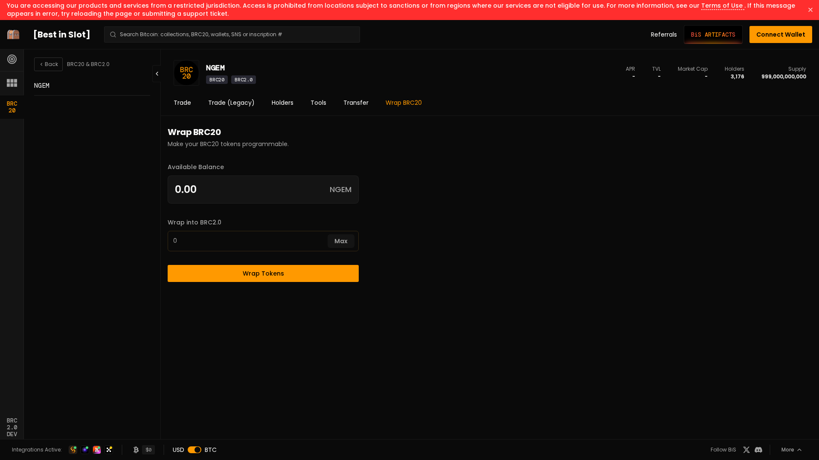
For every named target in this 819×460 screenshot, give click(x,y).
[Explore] (12, 59)
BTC (211, 450)
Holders (282, 102)
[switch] (194, 449)
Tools (318, 102)
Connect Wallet (780, 34)
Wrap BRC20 (404, 102)
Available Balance (196, 167)
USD (178, 450)
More (787, 449)
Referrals (664, 34)
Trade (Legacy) (231, 102)
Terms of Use (722, 5)
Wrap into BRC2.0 (194, 222)
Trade (182, 102)
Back (51, 64)
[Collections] (12, 83)
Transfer (356, 102)
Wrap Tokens (263, 273)
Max (341, 241)
